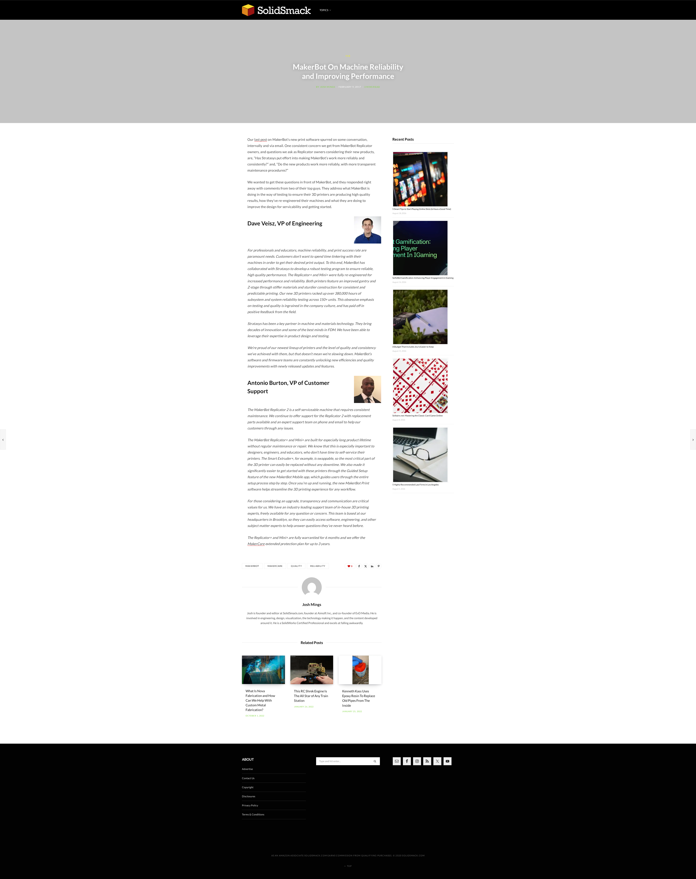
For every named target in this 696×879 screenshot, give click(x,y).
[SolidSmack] (276, 10)
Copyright (247, 787)
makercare (275, 566)
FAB (348, 56)
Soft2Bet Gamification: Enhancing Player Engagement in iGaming (422, 278)
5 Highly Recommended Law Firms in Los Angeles (415, 484)
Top (349, 866)
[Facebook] (359, 566)
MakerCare (256, 544)
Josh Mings (327, 86)
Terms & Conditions (253, 814)
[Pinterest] (379, 566)
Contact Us (248, 778)
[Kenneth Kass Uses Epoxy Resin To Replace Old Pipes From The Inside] (360, 670)
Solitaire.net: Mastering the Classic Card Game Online (417, 415)
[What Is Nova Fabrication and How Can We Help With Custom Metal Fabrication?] (263, 670)
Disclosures (248, 796)
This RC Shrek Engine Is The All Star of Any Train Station (311, 696)
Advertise (247, 768)
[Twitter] (365, 566)
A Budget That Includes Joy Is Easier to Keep (413, 346)
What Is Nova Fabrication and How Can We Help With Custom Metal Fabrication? (260, 700)
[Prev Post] (3, 439)
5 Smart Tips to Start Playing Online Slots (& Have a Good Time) (421, 209)
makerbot (252, 566)
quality (296, 566)
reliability (317, 566)
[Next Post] (693, 439)
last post (260, 139)
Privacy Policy (250, 805)
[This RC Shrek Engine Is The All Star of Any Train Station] (311, 670)
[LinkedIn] (372, 566)
